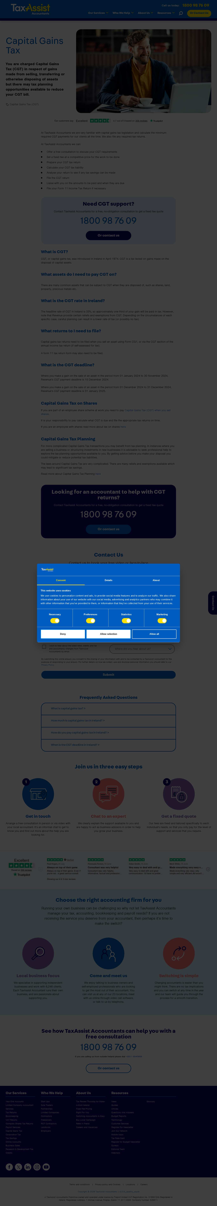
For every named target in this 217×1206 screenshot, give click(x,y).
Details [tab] (108, 580)
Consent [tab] (61, 580)
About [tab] (156, 580)
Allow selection (108, 634)
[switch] (90, 620)
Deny (63, 634)
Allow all (154, 634)
